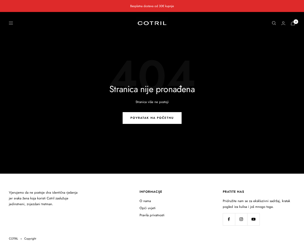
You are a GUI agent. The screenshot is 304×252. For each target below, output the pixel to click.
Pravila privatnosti (152, 215)
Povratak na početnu (152, 118)
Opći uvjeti (148, 208)
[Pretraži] (274, 23)
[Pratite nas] (229, 219)
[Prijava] (283, 23)
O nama (145, 200)
